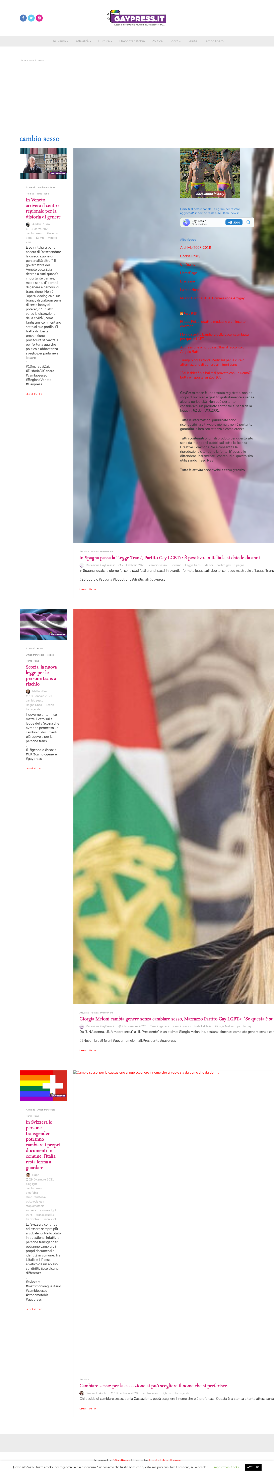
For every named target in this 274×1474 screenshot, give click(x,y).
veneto (52, 238)
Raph (35, 1175)
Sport (174, 41)
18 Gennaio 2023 (40, 696)
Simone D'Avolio (96, 1393)
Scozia (50, 705)
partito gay (224, 565)
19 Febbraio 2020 (126, 1393)
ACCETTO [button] (253, 1467)
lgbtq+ (167, 1393)
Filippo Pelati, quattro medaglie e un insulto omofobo (213, 323)
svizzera (31, 1210)
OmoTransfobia (36, 1197)
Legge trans (193, 565)
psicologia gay (35, 1202)
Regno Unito (34, 705)
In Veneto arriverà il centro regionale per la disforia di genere (43, 208)
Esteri (40, 648)
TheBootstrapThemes (165, 1460)
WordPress (121, 1460)
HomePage (188, 273)
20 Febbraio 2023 (133, 565)
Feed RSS (190, 314)
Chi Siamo (59, 41)
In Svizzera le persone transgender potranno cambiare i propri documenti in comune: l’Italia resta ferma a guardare (43, 1145)
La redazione (190, 290)
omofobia (32, 1193)
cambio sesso (34, 233)
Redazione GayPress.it (100, 565)
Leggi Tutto (34, 394)
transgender (34, 709)
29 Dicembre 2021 (41, 1179)
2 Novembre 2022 (134, 1026)
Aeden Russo (41, 224)
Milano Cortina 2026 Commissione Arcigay (212, 298)
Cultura (104, 41)
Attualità (82, 41)
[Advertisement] (137, 94)
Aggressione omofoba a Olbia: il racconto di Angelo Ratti (212, 349)
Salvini (40, 238)
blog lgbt (31, 1184)
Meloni (208, 565)
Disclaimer (188, 281)
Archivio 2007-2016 (195, 247)
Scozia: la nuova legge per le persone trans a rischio (41, 675)
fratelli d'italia (202, 1026)
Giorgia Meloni (224, 1026)
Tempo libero (213, 41)
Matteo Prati (40, 691)
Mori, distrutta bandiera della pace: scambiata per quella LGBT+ (214, 336)
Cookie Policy (190, 256)
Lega (29, 238)
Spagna (239, 565)
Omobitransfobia (132, 41)
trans (29, 1215)
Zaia (28, 242)
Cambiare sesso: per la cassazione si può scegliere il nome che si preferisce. (153, 1386)
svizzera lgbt (48, 1210)
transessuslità (45, 1215)
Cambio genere (159, 1026)
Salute (192, 41)
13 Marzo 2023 (39, 229)
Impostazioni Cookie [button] (226, 1467)
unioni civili (49, 1219)
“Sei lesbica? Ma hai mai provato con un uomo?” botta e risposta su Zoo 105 (216, 375)
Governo (52, 233)
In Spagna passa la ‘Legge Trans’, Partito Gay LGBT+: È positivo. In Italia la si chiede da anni (169, 558)
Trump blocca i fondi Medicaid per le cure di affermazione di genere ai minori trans (212, 362)
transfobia (32, 1219)
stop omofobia (35, 1206)
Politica (157, 41)
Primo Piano (42, 193)
